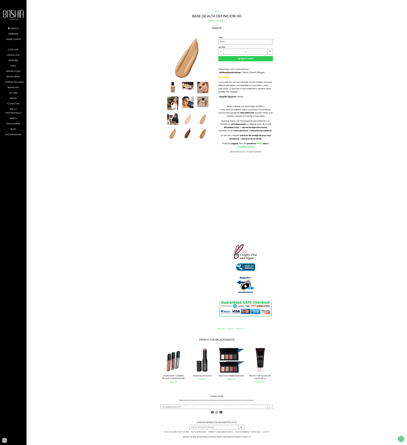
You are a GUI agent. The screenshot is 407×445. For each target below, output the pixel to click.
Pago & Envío (13, 124)
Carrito (14, 28)
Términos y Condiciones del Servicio (220, 432)
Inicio (217, 11)
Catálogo (13, 49)
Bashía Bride (13, 76)
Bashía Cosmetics (217, 21)
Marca (13, 118)
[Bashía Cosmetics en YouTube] (221, 412)
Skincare (13, 60)
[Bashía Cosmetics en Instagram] (216, 412)
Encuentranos (13, 134)
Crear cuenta (13, 39)
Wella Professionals (13, 111)
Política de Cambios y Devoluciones (176, 432)
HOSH (13, 66)
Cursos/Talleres (13, 82)
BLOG (13, 129)
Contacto (266, 432)
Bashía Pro (13, 87)
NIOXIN (13, 98)
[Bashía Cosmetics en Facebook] (212, 412)
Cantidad (221, 47)
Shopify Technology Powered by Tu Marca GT (234, 437)
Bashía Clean (13, 71)
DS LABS (13, 93)
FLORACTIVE (13, 104)
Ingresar (13, 34)
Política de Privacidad (198, 432)
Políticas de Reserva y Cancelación (247, 432)
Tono (220, 37)
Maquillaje (13, 55)
